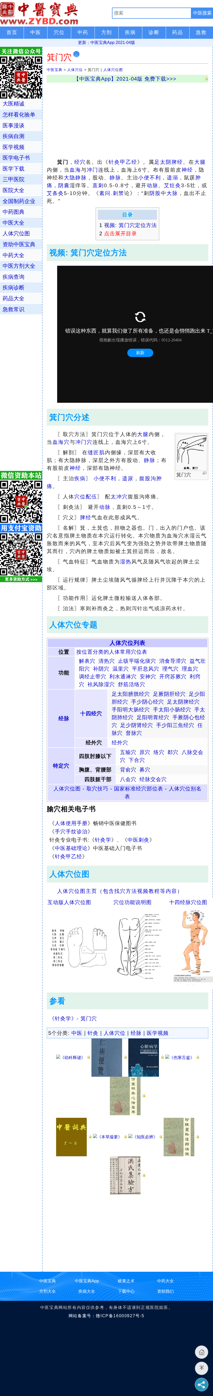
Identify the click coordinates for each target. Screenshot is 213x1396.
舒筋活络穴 (131, 684)
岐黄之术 (126, 1281)
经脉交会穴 (153, 779)
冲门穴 (83, 442)
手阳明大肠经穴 (131, 709)
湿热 (125, 561)
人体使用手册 (71, 823)
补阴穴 (101, 669)
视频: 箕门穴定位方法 (130, 225)
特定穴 (61, 766)
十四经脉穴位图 (188, 902)
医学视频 (158, 1033)
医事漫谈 (13, 125)
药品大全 (13, 298)
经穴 (80, 162)
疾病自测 (13, 136)
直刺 (98, 185)
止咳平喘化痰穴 (137, 661)
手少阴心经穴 (147, 702)
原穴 (144, 752)
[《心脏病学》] (146, 1057)
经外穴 (120, 742)
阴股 (155, 193)
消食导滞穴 (173, 661)
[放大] (205, 473)
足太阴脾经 (168, 162)
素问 (105, 193)
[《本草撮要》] (110, 1136)
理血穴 (190, 669)
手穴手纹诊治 (71, 831)
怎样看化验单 (19, 115)
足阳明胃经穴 (153, 717)
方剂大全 (47, 1291)
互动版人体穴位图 (69, 902)
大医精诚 (13, 104)
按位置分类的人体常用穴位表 (111, 652)
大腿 (200, 162)
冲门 (92, 170)
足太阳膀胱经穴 (131, 694)
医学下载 (13, 169)
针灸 (93, 1033)
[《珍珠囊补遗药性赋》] (181, 1136)
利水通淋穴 (123, 676)
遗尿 (128, 478)
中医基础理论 (71, 848)
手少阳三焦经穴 (175, 725)
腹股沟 (147, 478)
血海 (75, 170)
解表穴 (87, 661)
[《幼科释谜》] (73, 1057)
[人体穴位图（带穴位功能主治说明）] (139, 946)
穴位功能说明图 (133, 902)
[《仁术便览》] (109, 1057)
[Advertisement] (127, 119)
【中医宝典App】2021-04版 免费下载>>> (125, 79)
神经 (187, 170)
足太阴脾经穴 (183, 702)
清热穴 (106, 661)
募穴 (144, 769)
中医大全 (13, 223)
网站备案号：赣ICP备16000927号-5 (106, 1316)
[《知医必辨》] (145, 1136)
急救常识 (13, 309)
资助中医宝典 (19, 244)
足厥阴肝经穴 (169, 694)
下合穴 (137, 760)
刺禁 (118, 193)
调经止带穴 (92, 676)
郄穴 (173, 752)
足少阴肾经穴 (136, 725)
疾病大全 (86, 1291)
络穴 (159, 752)
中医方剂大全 (19, 266)
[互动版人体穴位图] (79, 946)
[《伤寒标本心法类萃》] (127, 1096)
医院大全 (13, 190)
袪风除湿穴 (101, 684)
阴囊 (64, 185)
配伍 (91, 496)
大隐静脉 (75, 177)
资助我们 (165, 1291)
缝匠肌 (96, 452)
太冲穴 (119, 496)
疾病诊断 (13, 287)
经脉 (63, 718)
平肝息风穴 (145, 669)
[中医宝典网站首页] (56, 13)
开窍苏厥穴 (173, 676)
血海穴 (61, 442)
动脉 (152, 185)
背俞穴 (128, 769)
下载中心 (126, 1291)
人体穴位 (75, 70)
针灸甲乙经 (123, 162)
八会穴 (128, 779)
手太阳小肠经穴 (172, 709)
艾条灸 (55, 193)
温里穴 (120, 669)
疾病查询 (13, 277)
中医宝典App (87, 1281)
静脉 (115, 177)
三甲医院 (13, 179)
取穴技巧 (97, 788)
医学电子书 (16, 158)
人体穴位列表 (127, 643)
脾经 (85, 517)
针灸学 (103, 840)
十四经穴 (91, 713)
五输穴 (128, 752)
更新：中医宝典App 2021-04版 (106, 42)
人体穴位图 (113, 70)
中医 (76, 1033)
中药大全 (13, 255)
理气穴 (170, 669)
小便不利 (149, 177)
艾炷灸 (172, 185)
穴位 (80, 496)
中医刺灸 (138, 840)
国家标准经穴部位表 (138, 788)
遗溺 (172, 177)
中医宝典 (54, 70)
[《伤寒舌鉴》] (182, 1057)
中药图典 (13, 212)
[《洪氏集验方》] (127, 1175)
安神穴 (148, 676)
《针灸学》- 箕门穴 (73, 1018)
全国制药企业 (19, 201)
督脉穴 (134, 733)
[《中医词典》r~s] (73, 1136)
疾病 (80, 478)
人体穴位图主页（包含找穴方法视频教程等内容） (120, 891)
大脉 (172, 193)
